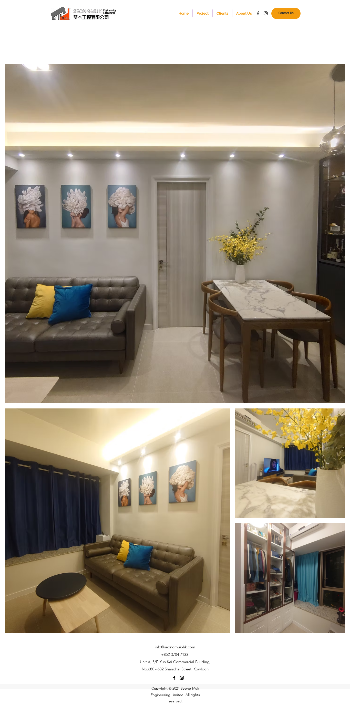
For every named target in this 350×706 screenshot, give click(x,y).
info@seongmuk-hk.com (175, 647)
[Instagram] (265, 13)
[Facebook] (258, 13)
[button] (202, 13)
